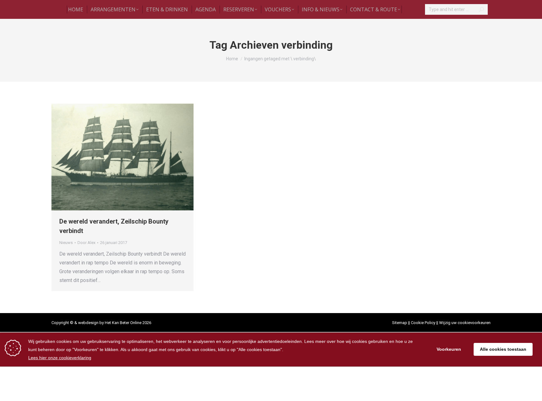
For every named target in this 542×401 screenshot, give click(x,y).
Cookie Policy (423, 322)
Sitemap (399, 322)
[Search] (481, 9)
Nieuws (66, 242)
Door (86, 242)
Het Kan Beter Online (123, 322)
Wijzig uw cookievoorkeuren (465, 322)
